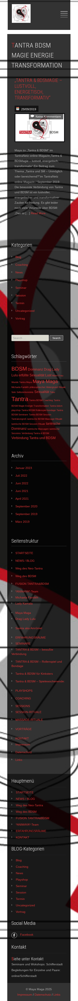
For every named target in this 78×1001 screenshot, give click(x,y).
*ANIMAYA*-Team (26, 591)
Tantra (19, 398)
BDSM (19, 369)
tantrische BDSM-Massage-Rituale (44, 419)
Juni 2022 (21, 483)
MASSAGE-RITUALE (29, 719)
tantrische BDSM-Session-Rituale (28, 424)
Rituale (62, 387)
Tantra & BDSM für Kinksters (34, 673)
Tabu (52, 392)
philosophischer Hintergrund (44, 387)
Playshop (21, 280)
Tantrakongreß (18, 419)
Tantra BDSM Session (40, 414)
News (19, 272)
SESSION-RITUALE (28, 712)
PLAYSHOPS (23, 690)
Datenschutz (23, 752)
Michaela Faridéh (20, 387)
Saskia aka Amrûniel (28, 628)
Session (20, 295)
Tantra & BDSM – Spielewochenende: (40, 681)
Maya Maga (45, 381)
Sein (13, 392)
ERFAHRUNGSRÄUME (30, 637)
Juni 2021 (21, 491)
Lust (48, 375)
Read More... (39, 213)
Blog (18, 257)
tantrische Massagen (38, 429)
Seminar (20, 287)
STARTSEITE (24, 553)
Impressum (22, 744)
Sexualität (41, 392)
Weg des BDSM (25, 576)
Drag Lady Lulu (25, 618)
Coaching (21, 264)
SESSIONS (22, 706)
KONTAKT (22, 738)
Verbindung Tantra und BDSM (33, 438)
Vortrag (20, 318)
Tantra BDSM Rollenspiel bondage (38, 410)
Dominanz (35, 369)
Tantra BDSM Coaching (41, 400)
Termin (19, 303)
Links (18, 759)
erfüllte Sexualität (31, 375)
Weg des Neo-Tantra (29, 568)
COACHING (23, 698)
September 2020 (26, 506)
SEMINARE (22, 643)
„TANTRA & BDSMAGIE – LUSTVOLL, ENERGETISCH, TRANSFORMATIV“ (38, 89)
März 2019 (22, 521)
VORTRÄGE (23, 729)
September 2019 (26, 514)
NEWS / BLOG (25, 560)
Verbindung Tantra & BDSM (35, 433)
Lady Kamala (24, 603)
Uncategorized (25, 310)
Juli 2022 (21, 475)
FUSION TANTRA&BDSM (32, 583)
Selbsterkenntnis (25, 392)
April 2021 (22, 498)
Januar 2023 (23, 468)
